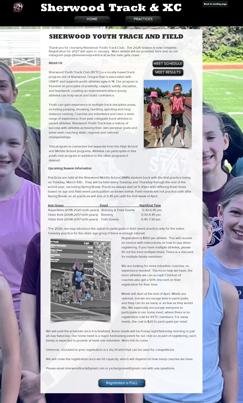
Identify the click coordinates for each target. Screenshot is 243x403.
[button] (121, 383)
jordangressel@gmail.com (127, 368)
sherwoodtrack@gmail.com (84, 368)
